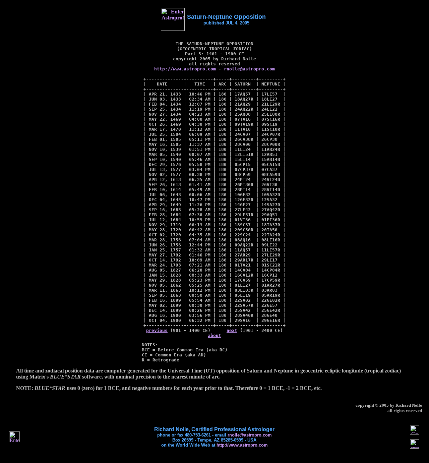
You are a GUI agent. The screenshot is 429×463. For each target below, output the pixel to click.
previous (157, 330)
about (214, 335)
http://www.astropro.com (185, 68)
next (232, 330)
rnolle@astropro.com (249, 68)
